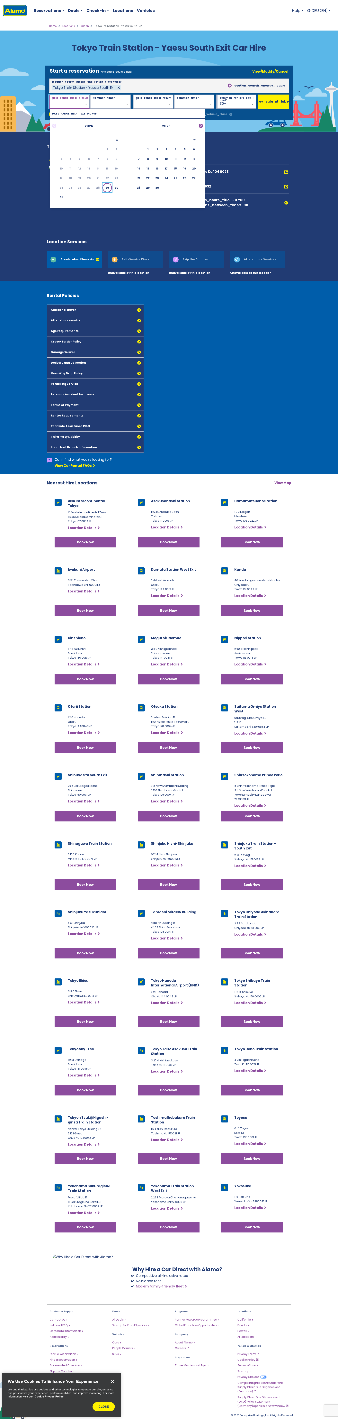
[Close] (112, 1381)
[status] (86, 87)
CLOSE (104, 1406)
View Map (282, 483)
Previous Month (59, 125)
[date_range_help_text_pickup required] (69, 102)
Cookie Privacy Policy (49, 1396)
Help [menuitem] (296, 10)
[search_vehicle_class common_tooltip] (230, 114)
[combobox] (169, 86)
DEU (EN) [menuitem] (319, 10)
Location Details (82, 528)
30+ (223, 103)
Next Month (196, 125)
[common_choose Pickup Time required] (110, 102)
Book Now (85, 542)
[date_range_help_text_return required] (153, 102)
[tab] (74, 259)
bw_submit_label (273, 101)
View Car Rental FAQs (73, 465)
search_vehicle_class (210, 114)
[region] (61, 1395)
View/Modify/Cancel (270, 71)
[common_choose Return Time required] (194, 102)
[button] (107, 187)
